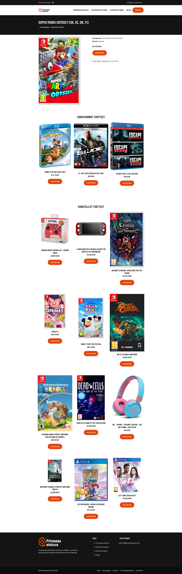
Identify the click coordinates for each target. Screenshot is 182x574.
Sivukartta (139, 570)
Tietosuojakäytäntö (127, 570)
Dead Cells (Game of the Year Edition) (91, 423)
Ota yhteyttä (106, 570)
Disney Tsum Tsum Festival (91, 344)
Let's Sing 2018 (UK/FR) (127, 495)
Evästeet (115, 570)
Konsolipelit (44, 27)
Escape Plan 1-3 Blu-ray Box (127, 173)
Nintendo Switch (57, 27)
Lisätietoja (99, 53)
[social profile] (53, 2)
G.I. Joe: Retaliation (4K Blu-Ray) (91, 173)
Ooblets (55, 331)
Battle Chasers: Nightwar (127, 354)
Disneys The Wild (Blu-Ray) (55, 172)
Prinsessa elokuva (81, 10)
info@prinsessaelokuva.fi (134, 2)
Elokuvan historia (99, 10)
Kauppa (138, 10)
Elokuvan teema (117, 10)
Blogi (128, 10)
